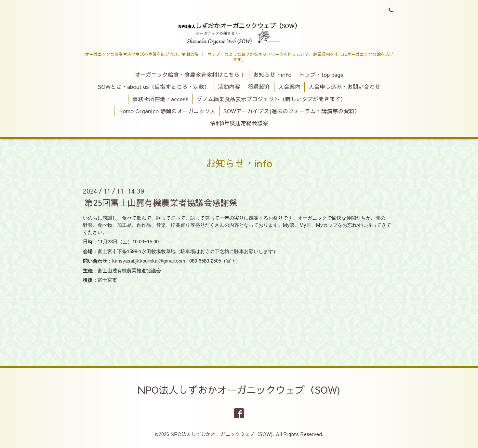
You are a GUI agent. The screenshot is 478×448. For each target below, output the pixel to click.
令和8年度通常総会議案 (239, 123)
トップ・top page (321, 74)
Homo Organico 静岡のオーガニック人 (167, 111)
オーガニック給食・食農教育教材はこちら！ (190, 74)
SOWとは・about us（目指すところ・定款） (154, 86)
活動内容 (229, 86)
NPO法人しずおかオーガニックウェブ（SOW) (239, 389)
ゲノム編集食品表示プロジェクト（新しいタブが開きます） (271, 99)
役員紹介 (259, 86)
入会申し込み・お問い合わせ (344, 86)
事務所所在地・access (160, 99)
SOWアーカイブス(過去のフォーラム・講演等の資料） (291, 111)
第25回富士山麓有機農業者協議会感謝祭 (161, 202)
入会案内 (289, 86)
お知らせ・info (272, 74)
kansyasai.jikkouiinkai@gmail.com (148, 260)
